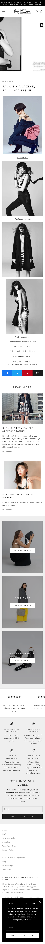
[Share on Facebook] (7, 373)
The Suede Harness (22, 219)
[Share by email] (38, 373)
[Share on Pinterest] (28, 373)
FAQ (4, 834)
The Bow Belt (22, 157)
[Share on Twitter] (17, 373)
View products (22, 550)
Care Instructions (9, 838)
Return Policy (8, 850)
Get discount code (22, 816)
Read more (7, 452)
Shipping (6, 842)
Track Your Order (9, 846)
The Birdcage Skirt (22, 337)
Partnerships (7, 866)
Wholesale (6, 869)
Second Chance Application (13, 858)
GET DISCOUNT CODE (22, 935)
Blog (4, 862)
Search (5, 830)
